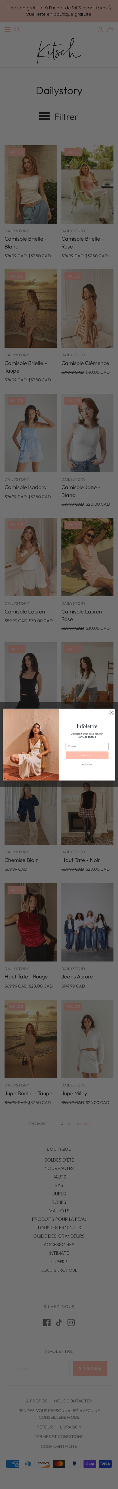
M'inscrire (87, 755)
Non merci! (87, 764)
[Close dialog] (111, 712)
